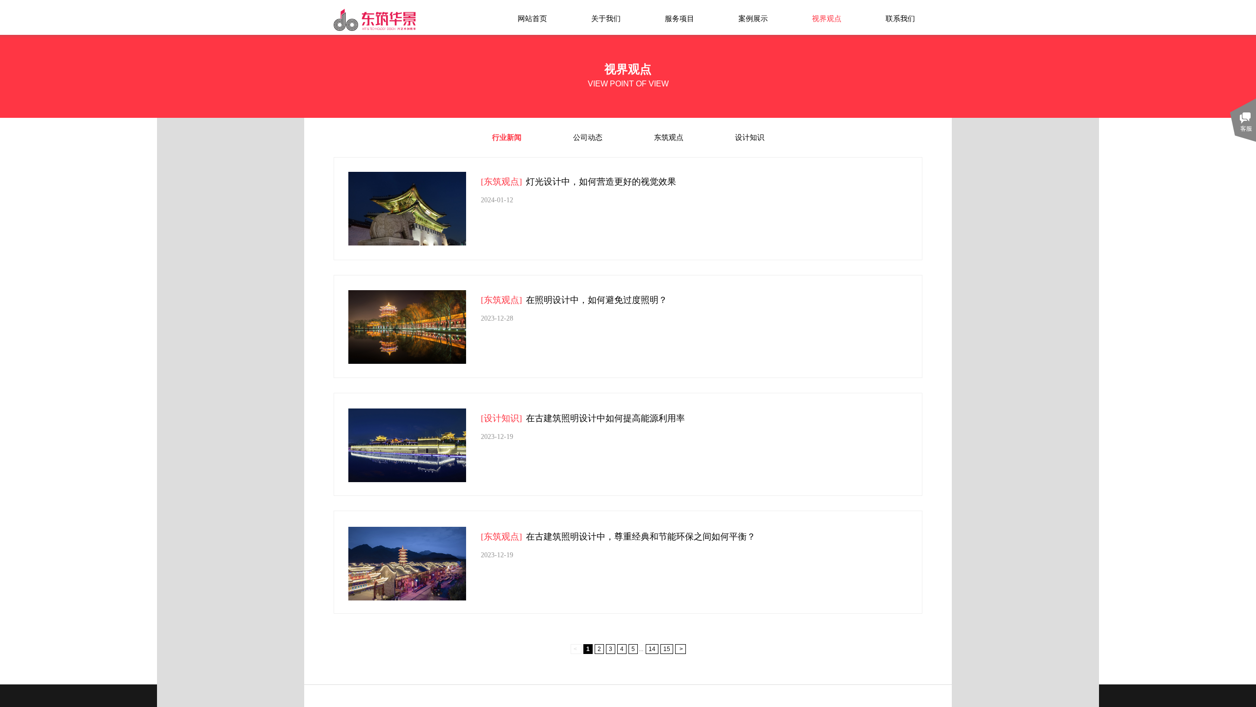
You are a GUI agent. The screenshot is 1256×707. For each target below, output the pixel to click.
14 (652, 649)
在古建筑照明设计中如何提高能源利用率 (605, 418)
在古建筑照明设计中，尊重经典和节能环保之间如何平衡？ (641, 537)
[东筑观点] (501, 182)
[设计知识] (501, 418)
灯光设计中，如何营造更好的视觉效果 (601, 182)
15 (666, 649)
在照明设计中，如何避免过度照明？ (596, 300)
